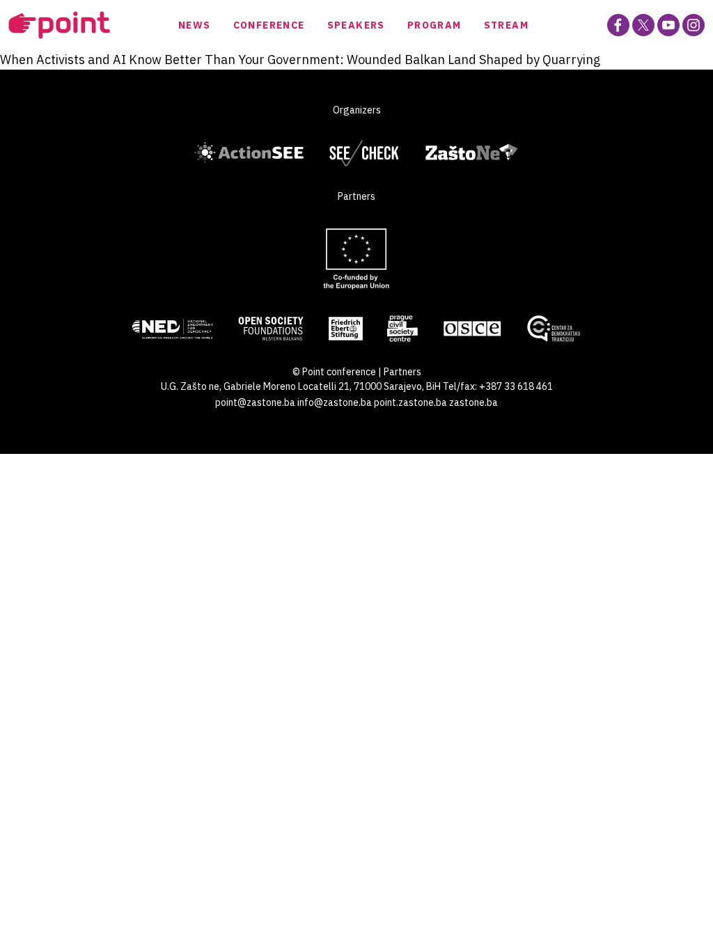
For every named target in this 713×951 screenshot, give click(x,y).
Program (434, 25)
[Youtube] (668, 25)
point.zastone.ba (410, 402)
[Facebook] (618, 25)
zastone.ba (473, 402)
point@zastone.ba (255, 402)
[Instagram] (693, 25)
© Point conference (334, 372)
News (194, 25)
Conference (269, 25)
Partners (402, 372)
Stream (506, 25)
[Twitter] (643, 25)
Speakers (356, 25)
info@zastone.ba (334, 402)
